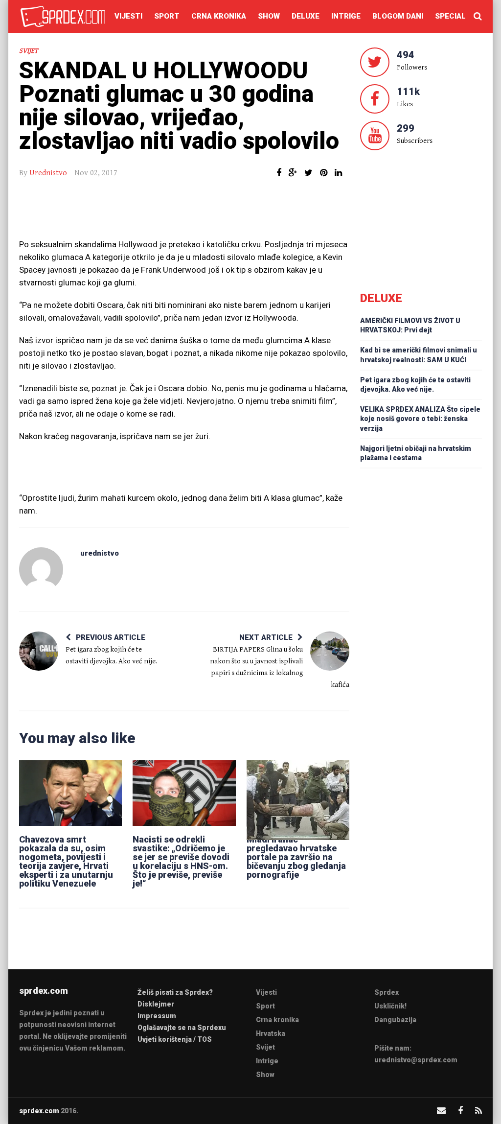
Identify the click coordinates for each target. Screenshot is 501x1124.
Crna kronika (218, 16)
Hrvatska (270, 1033)
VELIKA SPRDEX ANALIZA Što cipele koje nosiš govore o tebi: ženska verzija (420, 418)
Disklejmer (155, 1004)
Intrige (346, 16)
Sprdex (386, 992)
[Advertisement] (184, 213)
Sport (167, 16)
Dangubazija (395, 1020)
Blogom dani (397, 16)
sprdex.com (39, 1111)
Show (269, 16)
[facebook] (460, 1110)
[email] (441, 1110)
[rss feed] (478, 1110)
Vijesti (128, 16)
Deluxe (305, 16)
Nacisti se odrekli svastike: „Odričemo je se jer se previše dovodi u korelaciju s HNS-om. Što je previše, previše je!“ (181, 861)
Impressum (156, 1016)
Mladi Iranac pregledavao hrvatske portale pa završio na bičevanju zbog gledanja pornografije (296, 857)
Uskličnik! (390, 1006)
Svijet (28, 51)
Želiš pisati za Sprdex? (175, 992)
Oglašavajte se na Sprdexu (181, 1027)
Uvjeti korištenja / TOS (174, 1039)
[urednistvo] (41, 569)
